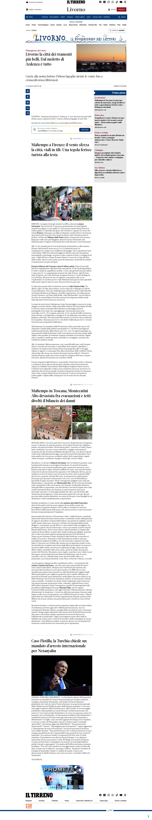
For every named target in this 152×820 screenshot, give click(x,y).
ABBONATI (121, 9)
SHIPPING (106, 17)
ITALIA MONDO (54, 17)
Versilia (124, 25)
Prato (118, 25)
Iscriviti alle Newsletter (36, 2)
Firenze (34, 25)
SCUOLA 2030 (97, 17)
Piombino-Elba (92, 25)
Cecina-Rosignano (43, 25)
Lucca (65, 25)
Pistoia (105, 25)
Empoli (52, 25)
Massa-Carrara (73, 25)
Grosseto (59, 25)
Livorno (28, 25)
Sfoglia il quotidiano (35, 9)
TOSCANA (45, 17)
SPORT (63, 17)
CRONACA (70, 17)
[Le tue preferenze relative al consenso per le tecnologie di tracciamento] (148, 816)
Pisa (100, 25)
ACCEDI (113, 9)
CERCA (123, 17)
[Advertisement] (46, 102)
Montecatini (83, 25)
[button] (61, 777)
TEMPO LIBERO (79, 17)
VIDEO (89, 17)
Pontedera (112, 25)
